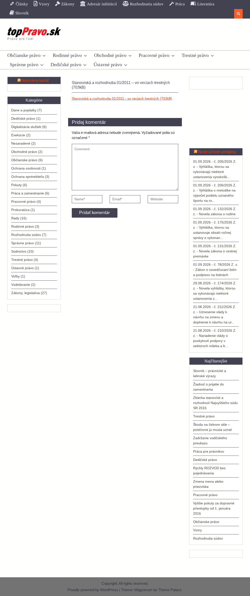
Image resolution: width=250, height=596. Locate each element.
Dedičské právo (66, 64)
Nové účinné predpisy (217, 152)
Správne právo (24, 64)
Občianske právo (24, 55)
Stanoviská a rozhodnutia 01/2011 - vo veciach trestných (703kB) (122, 98)
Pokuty (16, 185)
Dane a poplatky (23, 110)
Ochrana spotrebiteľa (27, 177)
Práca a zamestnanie (27, 193)
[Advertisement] (215, 118)
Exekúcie (18, 135)
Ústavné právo (108, 64)
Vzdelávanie (20, 285)
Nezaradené (20, 143)
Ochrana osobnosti (26, 168)
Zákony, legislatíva (25, 293)
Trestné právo (195, 55)
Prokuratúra (20, 210)
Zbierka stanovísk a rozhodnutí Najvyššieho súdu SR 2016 (215, 403)
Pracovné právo (154, 55)
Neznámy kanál (35, 80)
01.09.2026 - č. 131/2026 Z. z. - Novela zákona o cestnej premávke (215, 251)
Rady (15, 218)
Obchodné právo (110, 55)
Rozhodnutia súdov (208, 538)
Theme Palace (169, 590)
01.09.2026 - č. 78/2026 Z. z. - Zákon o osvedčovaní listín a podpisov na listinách (215, 270)
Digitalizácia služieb (26, 127)
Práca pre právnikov (208, 451)
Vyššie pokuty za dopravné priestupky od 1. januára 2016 (213, 508)
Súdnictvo (18, 251)
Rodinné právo (67, 55)
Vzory (197, 530)
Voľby (15, 276)
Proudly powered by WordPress (92, 590)
